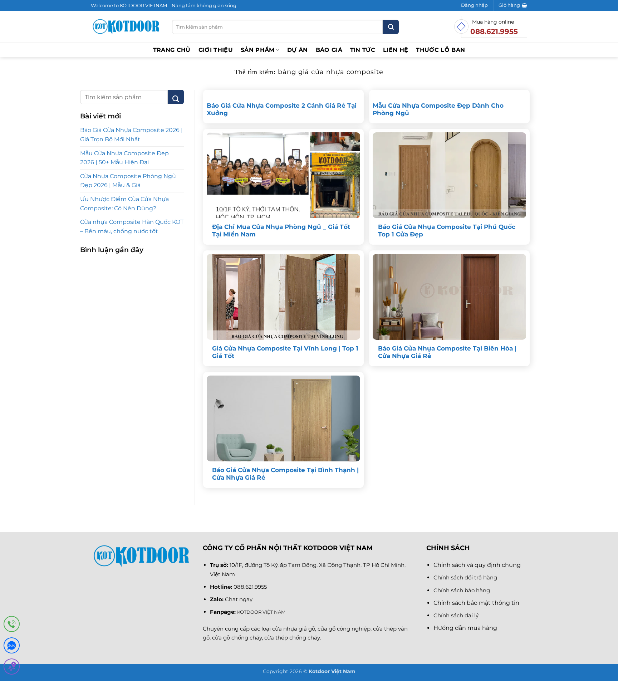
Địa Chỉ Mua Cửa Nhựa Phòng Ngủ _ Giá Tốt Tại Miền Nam (281, 230)
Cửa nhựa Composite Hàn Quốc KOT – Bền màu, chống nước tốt (131, 227)
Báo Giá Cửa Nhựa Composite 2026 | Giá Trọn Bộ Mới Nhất (131, 135)
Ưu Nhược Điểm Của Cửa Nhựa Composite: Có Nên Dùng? (124, 204)
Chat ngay (238, 599)
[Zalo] (12, 646)
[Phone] (12, 625)
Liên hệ (395, 49)
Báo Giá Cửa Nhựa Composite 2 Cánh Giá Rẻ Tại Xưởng (282, 109)
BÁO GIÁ (329, 49)
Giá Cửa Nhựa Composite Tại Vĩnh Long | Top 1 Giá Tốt (285, 352)
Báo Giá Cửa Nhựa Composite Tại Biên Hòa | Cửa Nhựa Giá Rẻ (447, 352)
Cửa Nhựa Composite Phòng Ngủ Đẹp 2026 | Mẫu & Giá (128, 181)
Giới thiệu (215, 49)
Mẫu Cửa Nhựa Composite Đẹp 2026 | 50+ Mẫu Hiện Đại (124, 158)
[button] (474, 5)
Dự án (297, 49)
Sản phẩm (258, 49)
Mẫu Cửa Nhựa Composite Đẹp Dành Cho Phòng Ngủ (438, 109)
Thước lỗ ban (440, 49)
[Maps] (12, 667)
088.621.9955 (250, 586)
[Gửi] (391, 27)
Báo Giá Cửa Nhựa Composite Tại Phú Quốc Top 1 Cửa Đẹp (446, 230)
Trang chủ (172, 49)
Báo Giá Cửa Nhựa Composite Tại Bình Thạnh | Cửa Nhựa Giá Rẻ (285, 473)
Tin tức (362, 49)
